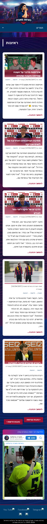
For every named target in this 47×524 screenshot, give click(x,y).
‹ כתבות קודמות (33, 419)
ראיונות (7, 80)
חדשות (15, 80)
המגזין (40, 293)
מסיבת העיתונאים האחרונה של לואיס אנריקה (23, 142)
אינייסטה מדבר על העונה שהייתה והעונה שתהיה (26, 74)
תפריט (39, 27)
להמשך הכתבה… (34, 115)
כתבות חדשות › (13, 422)
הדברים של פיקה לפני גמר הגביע (26, 211)
